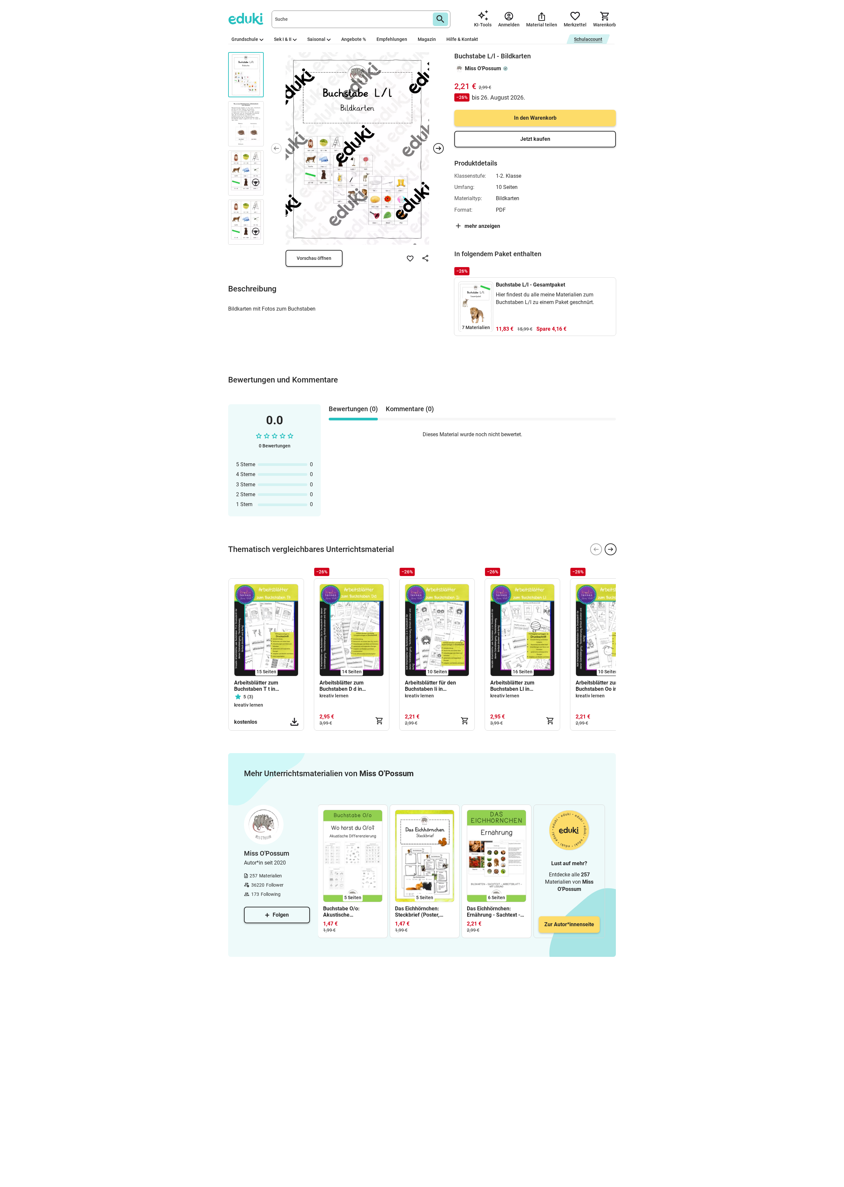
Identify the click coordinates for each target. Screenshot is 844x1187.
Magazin (427, 39)
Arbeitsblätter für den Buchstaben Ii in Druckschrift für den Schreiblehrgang (430, 686)
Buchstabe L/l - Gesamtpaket (530, 285)
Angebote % (353, 39)
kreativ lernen (248, 705)
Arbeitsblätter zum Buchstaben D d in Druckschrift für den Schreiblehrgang (343, 686)
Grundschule (244, 39)
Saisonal (316, 39)
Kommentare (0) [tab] (410, 409)
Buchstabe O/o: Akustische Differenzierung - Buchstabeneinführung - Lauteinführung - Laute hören (351, 911)
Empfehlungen (392, 39)
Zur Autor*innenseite (569, 924)
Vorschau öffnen (314, 258)
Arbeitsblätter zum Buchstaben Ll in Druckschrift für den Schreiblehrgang (514, 686)
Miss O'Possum (483, 68)
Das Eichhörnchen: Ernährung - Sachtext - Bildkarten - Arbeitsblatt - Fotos (495, 911)
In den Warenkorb (535, 118)
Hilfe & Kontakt (462, 39)
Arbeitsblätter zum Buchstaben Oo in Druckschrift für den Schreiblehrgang (599, 686)
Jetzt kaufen (535, 139)
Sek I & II (282, 39)
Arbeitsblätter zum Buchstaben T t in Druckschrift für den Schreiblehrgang (258, 686)
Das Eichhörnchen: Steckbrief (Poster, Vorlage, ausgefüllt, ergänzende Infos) (418, 911)
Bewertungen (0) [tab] (353, 409)
